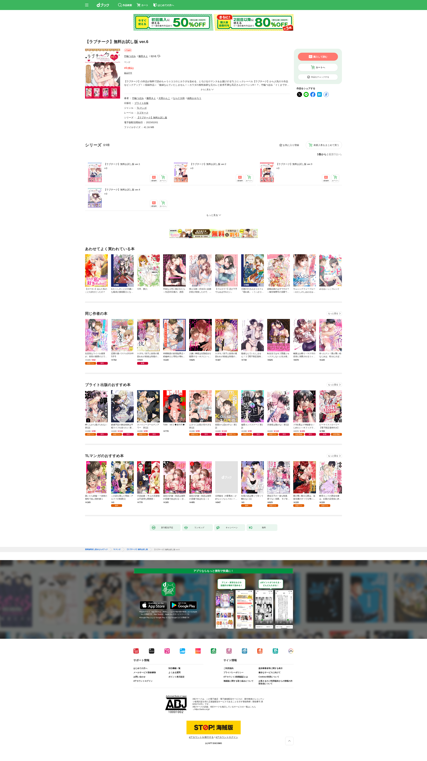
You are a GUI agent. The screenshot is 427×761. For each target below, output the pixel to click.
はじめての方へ (140, 668)
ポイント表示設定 (176, 677)
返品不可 (128, 73)
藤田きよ (143, 56)
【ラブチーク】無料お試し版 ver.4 (122, 189)
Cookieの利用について (269, 677)
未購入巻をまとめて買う (326, 145)
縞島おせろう (194, 98)
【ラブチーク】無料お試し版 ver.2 (208, 164)
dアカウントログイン (143, 681)
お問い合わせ (139, 677)
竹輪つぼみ (130, 56)
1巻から (322, 154)
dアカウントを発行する (201, 737)
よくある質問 (174, 672)
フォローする (159, 56)
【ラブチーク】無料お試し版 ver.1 (122, 164)
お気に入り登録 (291, 145)
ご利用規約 (229, 668)
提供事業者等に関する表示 (271, 668)
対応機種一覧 (174, 668)
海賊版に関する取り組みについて (239, 681)
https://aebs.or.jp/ (202, 709)
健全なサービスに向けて (270, 672)
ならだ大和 (179, 98)
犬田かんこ (164, 98)
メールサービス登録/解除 (144, 672)
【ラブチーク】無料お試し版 (152, 117)
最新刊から (335, 154)
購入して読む (320, 56)
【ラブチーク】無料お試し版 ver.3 (294, 164)
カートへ (320, 67)
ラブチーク (142, 112)
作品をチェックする (320, 77)
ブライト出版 (141, 103)
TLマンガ (142, 108)
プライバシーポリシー (234, 672)
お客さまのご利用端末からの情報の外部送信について (276, 682)
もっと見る (333, 313)
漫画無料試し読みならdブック (96, 549)
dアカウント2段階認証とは (236, 677)
